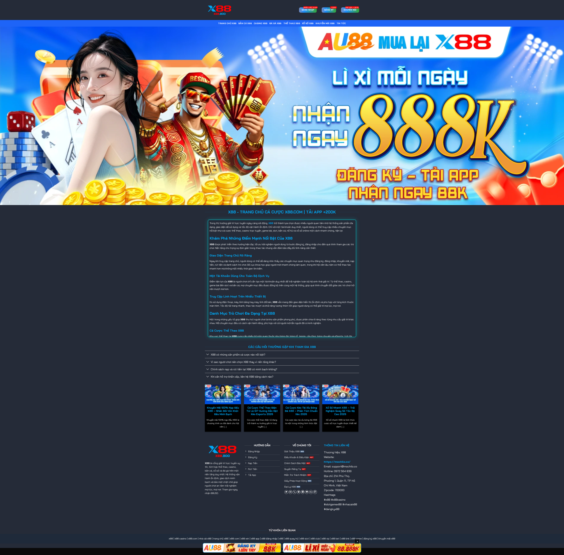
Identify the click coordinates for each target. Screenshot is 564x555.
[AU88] (242, 548)
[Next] (358, 409)
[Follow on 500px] (311, 492)
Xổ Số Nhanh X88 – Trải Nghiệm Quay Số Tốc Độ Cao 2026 (340, 411)
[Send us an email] (290, 492)
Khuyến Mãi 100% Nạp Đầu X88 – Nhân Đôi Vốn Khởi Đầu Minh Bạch (223, 411)
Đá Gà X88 (275, 23)
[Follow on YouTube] (307, 492)
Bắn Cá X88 (245, 23)
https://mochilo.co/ (337, 461)
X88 (207, 463)
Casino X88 (260, 23)
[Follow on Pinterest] (299, 492)
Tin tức (341, 23)
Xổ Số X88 (308, 23)
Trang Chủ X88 (227, 23)
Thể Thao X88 (291, 23)
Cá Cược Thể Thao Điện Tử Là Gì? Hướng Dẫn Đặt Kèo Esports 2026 (262, 411)
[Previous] (205, 409)
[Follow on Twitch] (315, 492)
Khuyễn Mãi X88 (325, 23)
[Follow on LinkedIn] (303, 492)
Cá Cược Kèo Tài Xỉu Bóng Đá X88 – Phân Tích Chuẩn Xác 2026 (301, 411)
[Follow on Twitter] (286, 492)
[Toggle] (208, 355)
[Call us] (294, 492)
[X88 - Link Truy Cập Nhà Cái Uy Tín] (219, 10)
